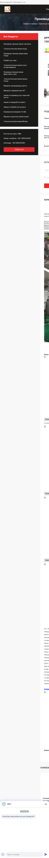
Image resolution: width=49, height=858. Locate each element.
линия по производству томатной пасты (16, 96)
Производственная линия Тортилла (17, 44)
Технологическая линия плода (15, 49)
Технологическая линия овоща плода (15, 80)
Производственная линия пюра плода (16, 55)
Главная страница (30, 24)
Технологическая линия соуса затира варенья (15, 66)
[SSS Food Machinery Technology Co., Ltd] (7, 9)
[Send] (46, 854)
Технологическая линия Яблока (16, 121)
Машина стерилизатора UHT (14, 91)
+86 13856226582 (24, 138)
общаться (19, 149)
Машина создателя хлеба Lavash (16, 117)
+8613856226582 (18, 143)
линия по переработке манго (15, 102)
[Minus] (45, 804)
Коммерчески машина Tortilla (15, 112)
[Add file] (3, 854)
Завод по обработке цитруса (15, 107)
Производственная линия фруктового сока (13, 73)
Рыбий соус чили (10, 60)
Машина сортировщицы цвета (15, 86)
